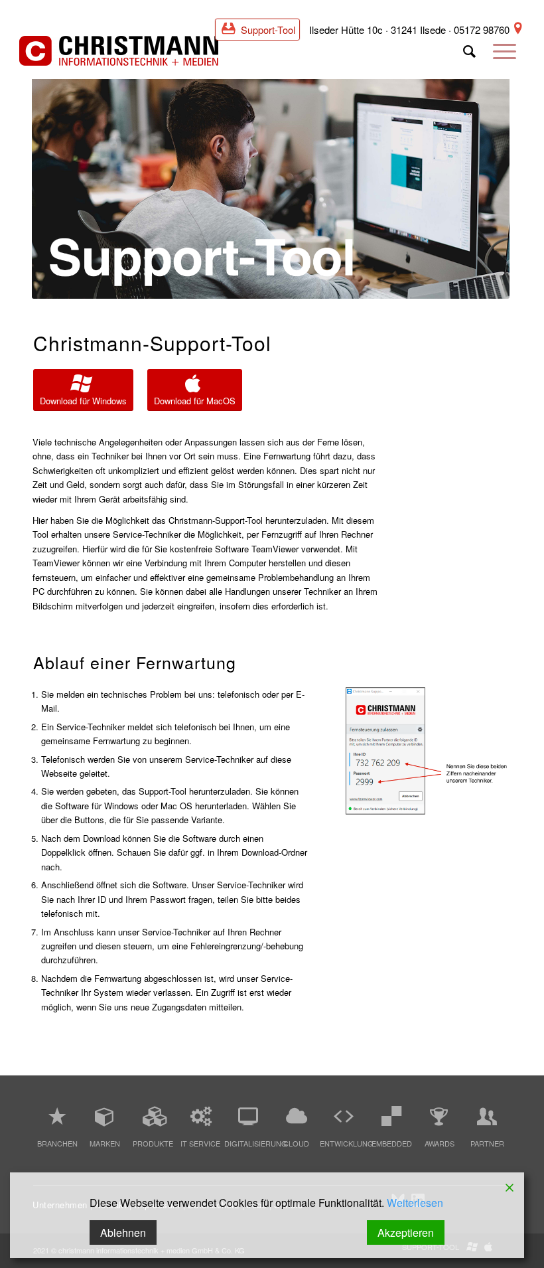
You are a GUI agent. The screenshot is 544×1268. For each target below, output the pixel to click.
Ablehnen (123, 1232)
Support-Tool (266, 30)
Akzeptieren (405, 1232)
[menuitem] (469, 56)
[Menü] (504, 56)
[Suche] (469, 56)
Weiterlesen (415, 1203)
